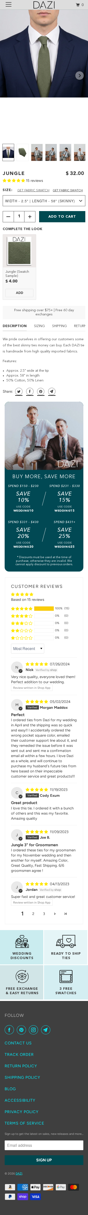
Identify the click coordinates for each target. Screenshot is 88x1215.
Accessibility (20, 1100)
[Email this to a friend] (51, 391)
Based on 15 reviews (27, 599)
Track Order (19, 1054)
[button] (79, 75)
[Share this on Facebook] (29, 391)
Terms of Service (24, 1123)
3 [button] (44, 914)
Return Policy (21, 1066)
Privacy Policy (22, 1111)
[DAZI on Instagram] (34, 1029)
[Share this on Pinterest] (40, 391)
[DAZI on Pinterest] (22, 1029)
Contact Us (18, 1043)
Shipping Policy (22, 1077)
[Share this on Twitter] (18, 391)
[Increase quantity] (29, 216)
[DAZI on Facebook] (10, 1029)
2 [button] (33, 914)
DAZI (19, 1173)
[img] (37, 664)
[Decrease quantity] (8, 216)
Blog (10, 1089)
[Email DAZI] (46, 1029)
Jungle (14, 173)
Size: (7, 190)
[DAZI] (44, 5)
